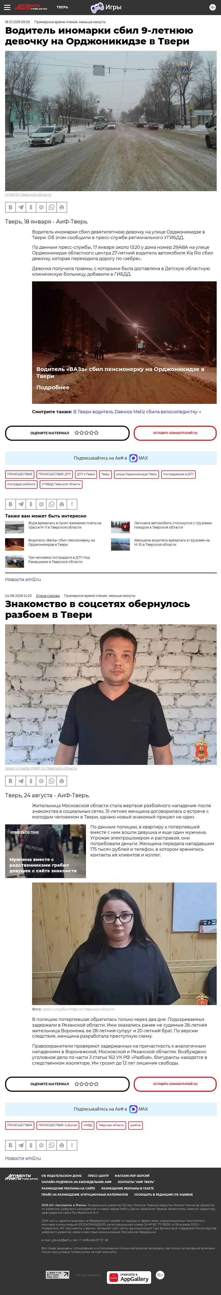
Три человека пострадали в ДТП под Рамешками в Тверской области (59, 559)
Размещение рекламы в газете (127, 1188)
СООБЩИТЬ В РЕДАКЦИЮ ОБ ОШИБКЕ (163, 1194)
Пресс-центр (98, 1176)
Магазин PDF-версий (132, 1176)
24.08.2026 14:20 (18, 596)
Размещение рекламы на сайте (68, 1188)
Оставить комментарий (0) (175, 433)
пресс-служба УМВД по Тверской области (41, 768)
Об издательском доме (62, 1176)
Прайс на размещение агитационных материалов (85, 1194)
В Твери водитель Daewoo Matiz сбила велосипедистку (135, 411)
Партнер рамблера (88, 1275)
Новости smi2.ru (23, 579)
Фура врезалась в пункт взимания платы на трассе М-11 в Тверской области (64, 525)
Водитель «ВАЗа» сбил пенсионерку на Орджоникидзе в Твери (120, 372)
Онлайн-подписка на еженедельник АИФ (77, 1182)
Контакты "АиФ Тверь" (136, 1182)
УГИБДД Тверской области (28, 194)
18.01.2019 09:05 (17, 22)
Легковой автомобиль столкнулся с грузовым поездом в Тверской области (173, 525)
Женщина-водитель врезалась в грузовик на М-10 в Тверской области (172, 542)
